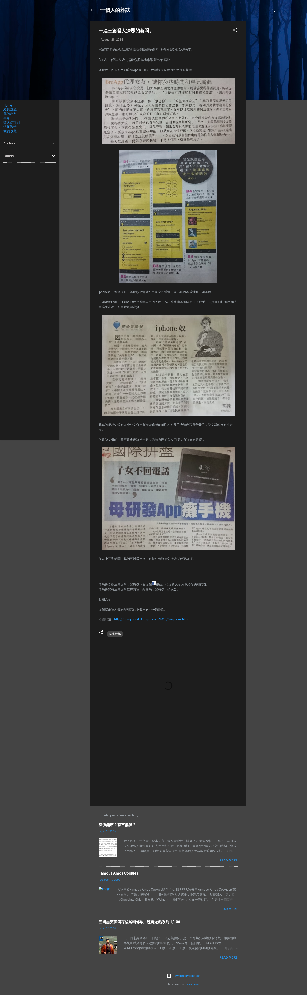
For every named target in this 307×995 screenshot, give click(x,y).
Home (7, 105)
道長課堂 (10, 127)
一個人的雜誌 (115, 10)
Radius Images (192, 984)
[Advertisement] (262, 83)
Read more (228, 860)
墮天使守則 (11, 122)
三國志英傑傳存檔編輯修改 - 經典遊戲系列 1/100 (139, 922)
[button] (235, 31)
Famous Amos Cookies (118, 873)
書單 (6, 118)
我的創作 (10, 114)
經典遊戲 (10, 109)
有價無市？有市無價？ (117, 824)
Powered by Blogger (186, 976)
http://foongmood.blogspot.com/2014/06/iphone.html (151, 619)
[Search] (273, 11)
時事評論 (115, 634)
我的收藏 (10, 131)
